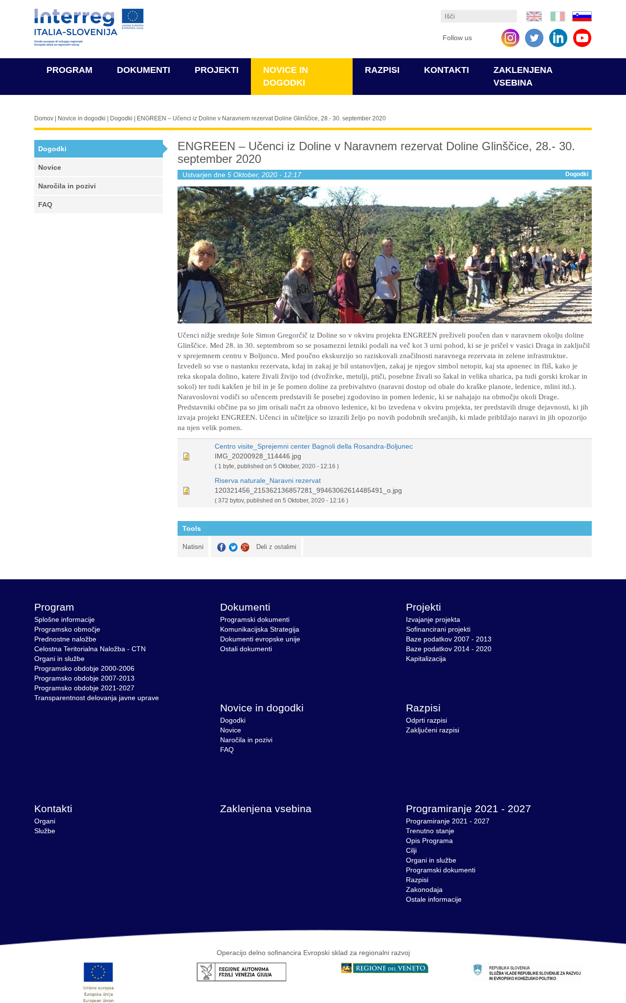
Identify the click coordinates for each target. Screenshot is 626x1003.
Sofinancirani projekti (438, 629)
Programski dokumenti (255, 619)
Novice (49, 167)
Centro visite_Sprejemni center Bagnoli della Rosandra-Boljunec (314, 446)
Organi (44, 821)
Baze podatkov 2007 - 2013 (449, 639)
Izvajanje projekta (433, 619)
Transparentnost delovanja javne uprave (96, 698)
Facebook (221, 547)
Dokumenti (143, 70)
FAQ (45, 204)
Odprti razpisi (426, 720)
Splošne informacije (64, 619)
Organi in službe (59, 658)
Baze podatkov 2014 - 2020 (449, 649)
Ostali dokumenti (246, 649)
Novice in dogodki (82, 118)
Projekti (217, 70)
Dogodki (121, 118)
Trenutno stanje (430, 831)
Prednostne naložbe (65, 639)
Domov (43, 118)
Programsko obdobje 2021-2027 (84, 688)
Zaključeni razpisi (432, 730)
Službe (44, 831)
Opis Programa (429, 840)
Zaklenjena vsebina (266, 808)
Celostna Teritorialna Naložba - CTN (90, 649)
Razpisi (382, 70)
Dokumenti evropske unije (260, 639)
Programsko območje (67, 629)
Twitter (233, 547)
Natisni (192, 546)
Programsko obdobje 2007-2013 (84, 678)
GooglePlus (245, 547)
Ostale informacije (434, 899)
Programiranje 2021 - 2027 (468, 808)
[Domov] (89, 27)
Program (69, 70)
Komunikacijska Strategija (259, 629)
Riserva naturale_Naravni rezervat (268, 480)
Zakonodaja (424, 889)
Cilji (411, 850)
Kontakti (446, 70)
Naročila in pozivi (67, 186)
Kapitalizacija (426, 658)
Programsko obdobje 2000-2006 (84, 668)
